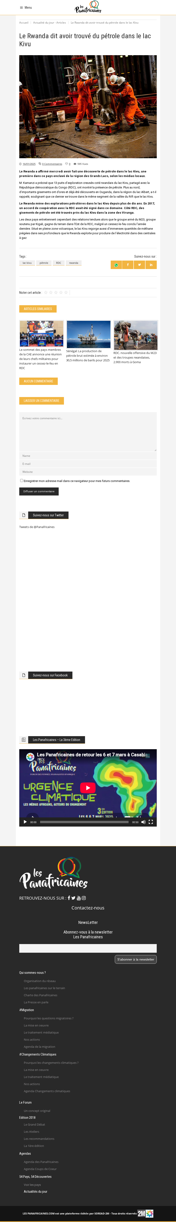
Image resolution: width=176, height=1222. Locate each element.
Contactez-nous (88, 908)
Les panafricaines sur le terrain (44, 988)
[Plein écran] (150, 822)
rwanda (73, 262)
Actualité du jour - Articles (49, 22)
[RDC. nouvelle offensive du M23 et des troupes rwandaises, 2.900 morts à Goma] (135, 335)
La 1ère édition (34, 1146)
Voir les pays (32, 1185)
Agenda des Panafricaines (41, 1162)
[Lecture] (25, 822)
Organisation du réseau (40, 981)
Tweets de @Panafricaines (37, 527)
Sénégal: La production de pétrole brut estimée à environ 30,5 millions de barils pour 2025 (88, 355)
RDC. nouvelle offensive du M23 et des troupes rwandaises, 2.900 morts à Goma (135, 357)
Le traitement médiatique (41, 1032)
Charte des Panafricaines (40, 995)
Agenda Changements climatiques (47, 1091)
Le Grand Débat (34, 1124)
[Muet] (143, 822)
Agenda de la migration (39, 1047)
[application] (88, 788)
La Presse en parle (36, 1002)
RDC (58, 262)
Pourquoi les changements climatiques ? (51, 1063)
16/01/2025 (29, 164)
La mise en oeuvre (36, 1025)
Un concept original (37, 1111)
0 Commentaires (52, 164)
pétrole (44, 262)
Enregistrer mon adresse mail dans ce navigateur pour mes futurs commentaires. (77, 481)
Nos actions (32, 1039)
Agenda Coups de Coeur (40, 1169)
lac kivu (27, 262)
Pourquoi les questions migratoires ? (49, 1018)
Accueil (23, 22)
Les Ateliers (31, 1131)
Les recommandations (39, 1139)
